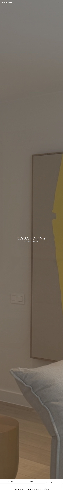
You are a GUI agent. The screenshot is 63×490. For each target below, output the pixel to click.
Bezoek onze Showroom (7, 2)
